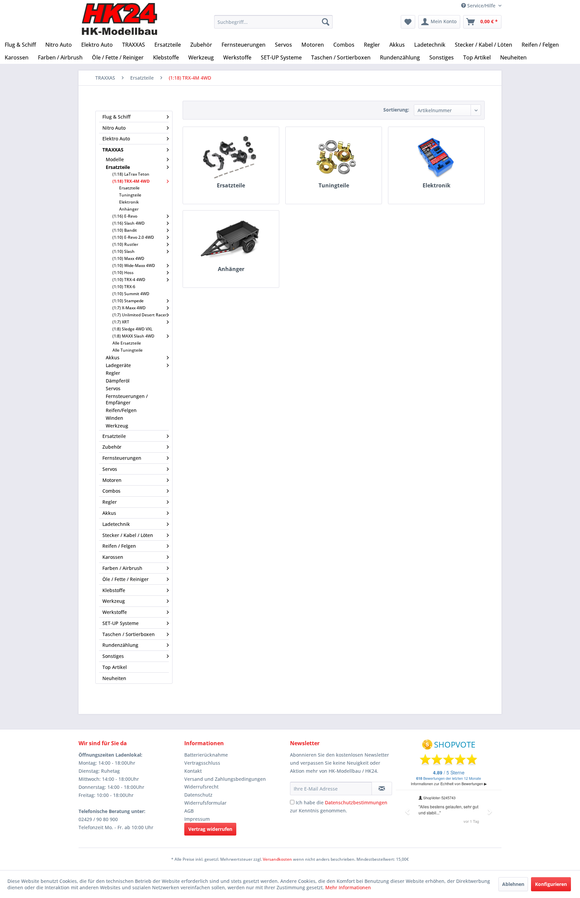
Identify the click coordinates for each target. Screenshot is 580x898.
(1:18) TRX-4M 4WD (131, 181)
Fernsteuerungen (121, 458)
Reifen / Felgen (119, 546)
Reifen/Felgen (121, 410)
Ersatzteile (118, 167)
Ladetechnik (116, 524)
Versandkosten (277, 859)
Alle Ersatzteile (126, 343)
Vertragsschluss (202, 763)
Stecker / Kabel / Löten (127, 535)
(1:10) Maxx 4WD (128, 258)
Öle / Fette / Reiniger (125, 579)
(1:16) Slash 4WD (128, 223)
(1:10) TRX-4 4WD (128, 279)
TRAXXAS (113, 149)
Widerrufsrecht (201, 786)
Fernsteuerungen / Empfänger (127, 399)
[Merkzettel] (408, 22)
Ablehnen (513, 884)
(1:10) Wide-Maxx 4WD (133, 265)
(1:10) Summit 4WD (130, 294)
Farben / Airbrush (122, 568)
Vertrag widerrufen (210, 829)
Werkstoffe (114, 612)
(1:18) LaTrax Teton (130, 174)
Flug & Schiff (116, 117)
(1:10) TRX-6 (123, 286)
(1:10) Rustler (125, 244)
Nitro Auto (114, 128)
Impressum (197, 819)
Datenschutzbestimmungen (356, 802)
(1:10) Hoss (123, 272)
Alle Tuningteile (127, 350)
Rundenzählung (120, 645)
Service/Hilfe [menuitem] (481, 5)
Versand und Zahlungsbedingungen (225, 779)
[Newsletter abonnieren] (382, 788)
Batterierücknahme (206, 755)
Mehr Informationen (348, 887)
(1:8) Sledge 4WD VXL (132, 329)
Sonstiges (113, 656)
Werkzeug (117, 425)
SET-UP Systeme (120, 623)
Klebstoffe (113, 590)
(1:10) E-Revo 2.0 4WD (133, 237)
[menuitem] (273, 22)
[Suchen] (326, 22)
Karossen (112, 557)
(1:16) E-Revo (124, 216)
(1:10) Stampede (128, 301)
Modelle (115, 159)
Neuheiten (114, 678)
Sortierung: (396, 109)
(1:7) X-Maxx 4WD (129, 308)
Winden (114, 418)
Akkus (112, 357)
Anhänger (129, 209)
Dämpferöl (118, 380)
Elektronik (129, 202)
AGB (189, 811)
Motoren (112, 480)
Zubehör (112, 447)
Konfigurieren (551, 884)
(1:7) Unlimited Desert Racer (139, 315)
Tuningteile (130, 195)
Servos (113, 388)
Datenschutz (198, 795)
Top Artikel (114, 667)
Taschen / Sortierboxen (128, 634)
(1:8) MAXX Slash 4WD (133, 336)
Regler (113, 373)
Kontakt (193, 771)
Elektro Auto (116, 138)
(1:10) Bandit (124, 230)
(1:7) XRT (120, 322)
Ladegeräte (118, 365)
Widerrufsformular (205, 803)
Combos (111, 491)
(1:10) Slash (123, 251)
